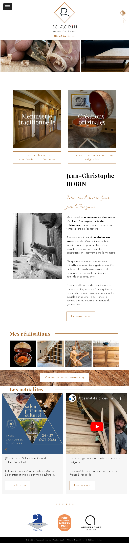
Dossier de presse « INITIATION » (90, 458)
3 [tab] (62, 504)
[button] (37, 157)
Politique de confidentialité (77, 540)
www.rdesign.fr (97, 540)
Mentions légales (58, 540)
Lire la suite (18, 485)
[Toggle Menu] (7, 6)
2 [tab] (59, 504)
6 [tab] (73, 504)
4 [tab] (66, 504)
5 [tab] (69, 504)
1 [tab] (56, 504)
